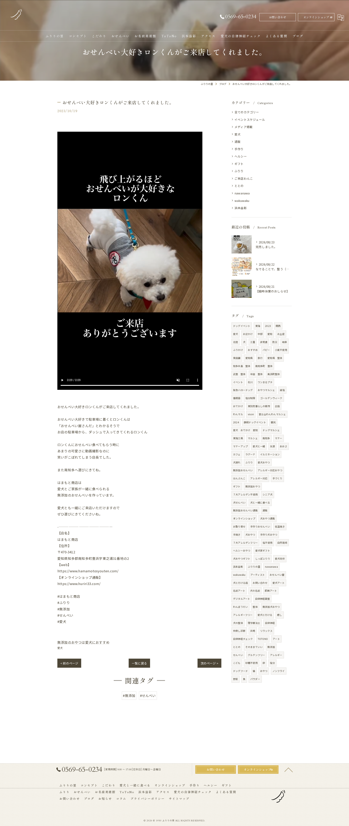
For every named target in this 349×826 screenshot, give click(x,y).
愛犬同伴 (280, 558)
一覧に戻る (139, 663)
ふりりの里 (254, 566)
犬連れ (237, 462)
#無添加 (129, 695)
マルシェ (253, 438)
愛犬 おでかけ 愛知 (245, 430)
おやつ (264, 671)
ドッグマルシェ (271, 430)
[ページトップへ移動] (289, 770)
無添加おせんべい (243, 470)
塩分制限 (250, 398)
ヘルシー (240, 156)
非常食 (264, 342)
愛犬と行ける (265, 614)
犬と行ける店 (240, 582)
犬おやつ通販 (267, 518)
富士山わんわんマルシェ (272, 414)
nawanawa (242, 193)
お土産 (281, 334)
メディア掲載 (243, 127)
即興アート (271, 590)
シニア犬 (267, 494)
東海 (257, 325)
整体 (255, 606)
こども (237, 662)
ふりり (239, 171)
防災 (274, 342)
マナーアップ (240, 446)
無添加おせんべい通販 (245, 510)
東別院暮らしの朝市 (259, 406)
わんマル (238, 414)
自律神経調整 (262, 598)
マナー (278, 438)
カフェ (237, 454)
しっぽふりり (262, 558)
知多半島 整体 (241, 366)
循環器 (237, 398)
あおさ (283, 446)
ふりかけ (238, 349)
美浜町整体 (273, 374)
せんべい (238, 655)
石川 (250, 382)
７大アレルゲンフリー (245, 542)
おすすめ (253, 349)
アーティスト (257, 574)
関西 (278, 325)
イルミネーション (270, 454)
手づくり (277, 478)
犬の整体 (238, 623)
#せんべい (148, 695)
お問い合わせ (277, 17)
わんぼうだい (240, 606)
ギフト (239, 164)
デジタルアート (241, 598)
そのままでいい (254, 647)
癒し (279, 614)
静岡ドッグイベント (255, 422)
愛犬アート (278, 582)
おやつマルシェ (266, 390)
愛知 (269, 334)
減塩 (282, 390)
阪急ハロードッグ (243, 390)
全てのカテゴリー (246, 112)
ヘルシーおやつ (241, 550)
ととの (239, 186)
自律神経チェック (243, 638)
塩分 (272, 662)
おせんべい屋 (277, 574)
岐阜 (284, 342)
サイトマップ (179, 798)
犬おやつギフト (241, 558)
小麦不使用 (281, 349)
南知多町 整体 (263, 366)
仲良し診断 (239, 630)
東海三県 (238, 438)
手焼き (237, 534)
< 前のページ (69, 663)
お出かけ (248, 334)
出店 (277, 406)
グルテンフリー (256, 655)
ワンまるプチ (265, 382)
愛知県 (249, 358)
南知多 (266, 438)
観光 (273, 422)
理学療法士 (254, 623)
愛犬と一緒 (259, 446)
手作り (239, 149)
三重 (252, 342)
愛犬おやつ (264, 462)
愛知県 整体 (274, 358)
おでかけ (238, 406)
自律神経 (270, 623)
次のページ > (209, 663)
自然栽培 (282, 542)
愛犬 (60, 648)
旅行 (260, 358)
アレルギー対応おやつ (270, 470)
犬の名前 (255, 590)
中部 (260, 334)
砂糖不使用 (251, 662)
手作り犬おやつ (268, 534)
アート (276, 638)
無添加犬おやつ (271, 606)
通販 (237, 141)
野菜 (235, 679)
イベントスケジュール (249, 119)
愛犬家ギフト (262, 550)
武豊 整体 (239, 374)
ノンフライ (278, 671)
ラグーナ (250, 454)
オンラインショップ (316, 17)
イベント (238, 382)
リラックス (266, 630)
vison (251, 414)
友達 (272, 446)
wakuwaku (241, 200)
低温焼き (280, 526)
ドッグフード (240, 671)
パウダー (255, 679)
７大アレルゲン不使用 (245, 494)
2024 (236, 422)
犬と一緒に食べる (260, 502)
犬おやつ (250, 534)
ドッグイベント (241, 325)
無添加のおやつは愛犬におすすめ (83, 642)
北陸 (235, 342)
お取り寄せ (239, 526)
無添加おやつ (252, 486)
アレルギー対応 (258, 478)
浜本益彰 (240, 208)
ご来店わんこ (243, 178)
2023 (268, 325)
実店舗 (237, 358)
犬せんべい (239, 502)
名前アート (239, 590)
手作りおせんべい (260, 526)
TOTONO (263, 638)
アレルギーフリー (243, 614)
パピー (266, 349)
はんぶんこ (239, 478)
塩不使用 (267, 542)
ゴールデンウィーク (271, 398)
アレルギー (276, 655)
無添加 (271, 647)
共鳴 (252, 630)
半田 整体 (256, 374)
